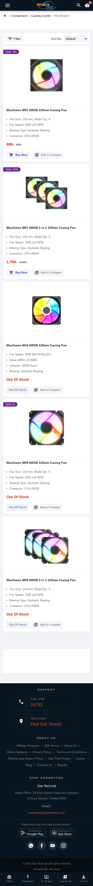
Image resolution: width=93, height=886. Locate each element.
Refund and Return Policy (25, 758)
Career (80, 758)
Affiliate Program (27, 745)
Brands (62, 765)
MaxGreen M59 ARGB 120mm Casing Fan (36, 462)
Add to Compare (48, 155)
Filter (14, 38)
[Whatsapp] (31, 845)
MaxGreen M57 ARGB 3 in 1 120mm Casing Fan (41, 227)
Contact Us (44, 765)
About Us (70, 745)
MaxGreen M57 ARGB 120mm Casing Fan (36, 110)
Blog (29, 765)
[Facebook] (41, 845)
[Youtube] (52, 845)
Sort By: (56, 38)
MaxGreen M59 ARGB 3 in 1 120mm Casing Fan (41, 580)
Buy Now (18, 155)
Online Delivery (17, 752)
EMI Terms (51, 745)
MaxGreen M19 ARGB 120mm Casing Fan (36, 345)
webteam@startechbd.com (46, 812)
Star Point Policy (59, 758)
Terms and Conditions (72, 752)
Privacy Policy (42, 752)
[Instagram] (63, 845)
